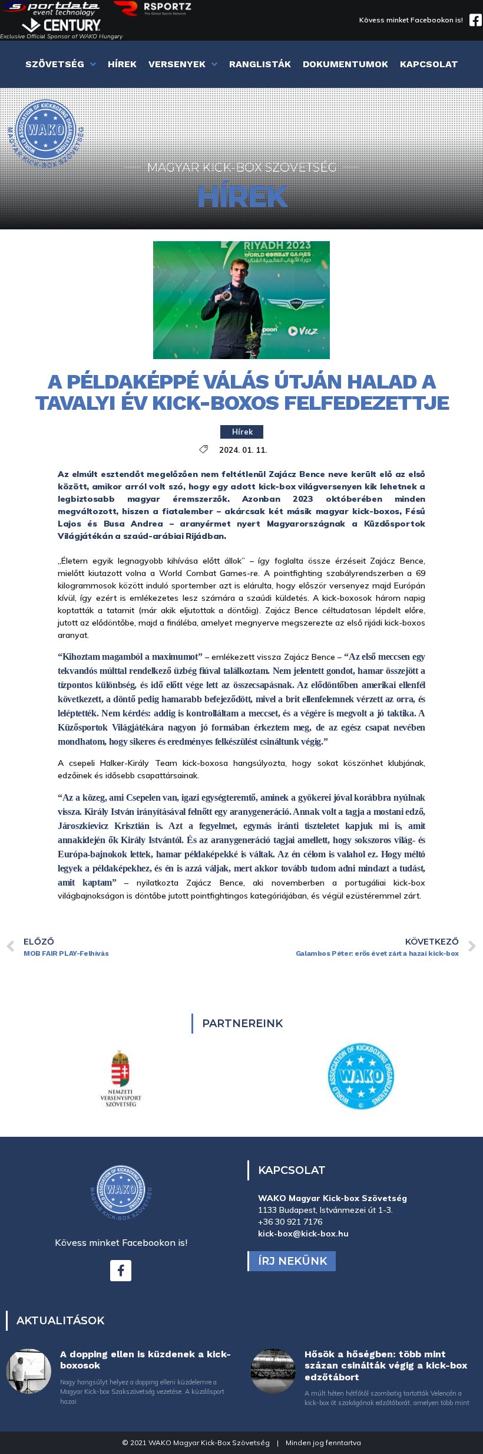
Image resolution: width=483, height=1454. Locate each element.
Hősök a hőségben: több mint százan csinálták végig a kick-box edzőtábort (386, 1365)
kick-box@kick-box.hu (303, 1233)
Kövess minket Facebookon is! (411, 19)
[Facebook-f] (120, 1270)
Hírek (242, 431)
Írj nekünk (292, 1261)
